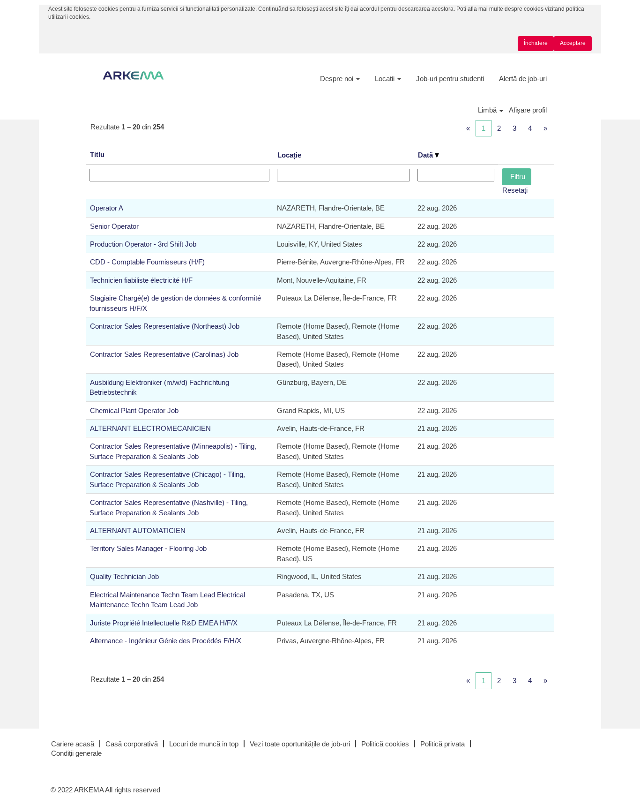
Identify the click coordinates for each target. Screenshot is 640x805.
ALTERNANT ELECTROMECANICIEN (150, 428)
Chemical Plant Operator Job (134, 410)
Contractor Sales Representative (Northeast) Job (164, 326)
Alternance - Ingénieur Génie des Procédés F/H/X (165, 641)
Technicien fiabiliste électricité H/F (141, 280)
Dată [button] (426, 155)
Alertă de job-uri (523, 79)
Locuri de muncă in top (203, 744)
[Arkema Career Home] (133, 75)
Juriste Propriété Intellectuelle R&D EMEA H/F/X (164, 623)
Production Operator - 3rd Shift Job (143, 244)
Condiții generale (76, 753)
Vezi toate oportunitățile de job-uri (300, 744)
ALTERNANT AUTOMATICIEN (138, 530)
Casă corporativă (131, 744)
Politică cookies (385, 744)
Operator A (106, 208)
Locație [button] (289, 155)
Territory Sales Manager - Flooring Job (148, 548)
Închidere (536, 43)
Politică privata (442, 744)
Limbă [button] (488, 110)
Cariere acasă (72, 744)
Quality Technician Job (124, 576)
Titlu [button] (97, 154)
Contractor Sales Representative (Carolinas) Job (164, 354)
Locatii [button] (385, 79)
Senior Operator (114, 226)
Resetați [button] (515, 190)
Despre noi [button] (337, 79)
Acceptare (573, 43)
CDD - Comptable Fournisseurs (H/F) (147, 262)
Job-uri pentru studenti (450, 79)
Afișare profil (528, 110)
